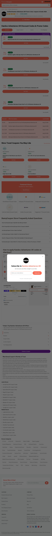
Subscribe (37, 273)
